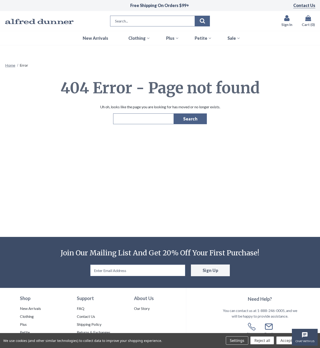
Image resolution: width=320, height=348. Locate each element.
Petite (25, 332)
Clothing (27, 316)
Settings (237, 340)
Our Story (142, 308)
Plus (23, 324)
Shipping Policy (89, 324)
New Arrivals (30, 308)
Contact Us (304, 5)
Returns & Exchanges (93, 332)
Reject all (262, 340)
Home (10, 65)
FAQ (80, 308)
